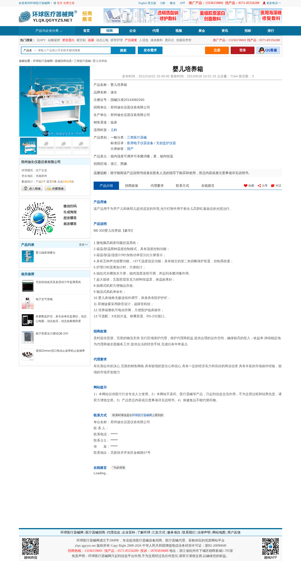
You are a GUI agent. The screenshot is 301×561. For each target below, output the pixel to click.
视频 (178, 30)
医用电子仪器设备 (140, 143)
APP (182, 3)
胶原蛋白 (68, 40)
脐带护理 (117, 40)
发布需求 (150, 50)
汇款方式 (158, 532)
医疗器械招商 (95, 532)
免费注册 (69, 3)
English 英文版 (147, 3)
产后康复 (131, 40)
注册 (217, 50)
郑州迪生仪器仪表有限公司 (41, 162)
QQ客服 (271, 50)
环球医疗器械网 (43, 61)
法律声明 (203, 532)
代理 (155, 30)
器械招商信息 (63, 61)
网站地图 (219, 532)
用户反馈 (234, 532)
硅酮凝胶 (54, 40)
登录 (60, 3)
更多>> (83, 244)
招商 (109, 30)
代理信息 (113, 532)
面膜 (91, 40)
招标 (248, 30)
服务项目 (173, 532)
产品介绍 (106, 185)
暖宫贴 (81, 40)
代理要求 (157, 185)
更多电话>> (273, 3)
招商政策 (131, 185)
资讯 (225, 30)
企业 (132, 30)
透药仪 (169, 40)
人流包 (143, 40)
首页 (86, 30)
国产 (130, 149)
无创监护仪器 (166, 143)
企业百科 (128, 532)
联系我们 (188, 532)
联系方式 (182, 185)
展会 (201, 30)
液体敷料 (156, 40)
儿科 (114, 130)
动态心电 (102, 40)
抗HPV (41, 40)
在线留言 (207, 185)
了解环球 (143, 532)
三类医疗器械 (82, 61)
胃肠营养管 (183, 40)
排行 (271, 30)
